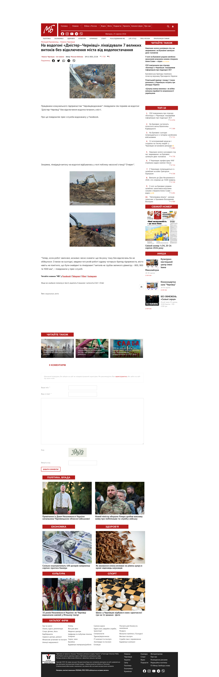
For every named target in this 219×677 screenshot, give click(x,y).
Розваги (122, 631)
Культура (82, 39)
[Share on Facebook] (53, 60)
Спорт (103, 39)
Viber (84, 276)
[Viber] (81, 34)
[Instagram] (67, 34)
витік (57, 294)
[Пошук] (168, 26)
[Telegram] (76, 34)
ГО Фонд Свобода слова (160, 666)
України (127, 660)
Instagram (92, 276)
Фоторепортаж (157, 654)
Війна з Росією (90, 26)
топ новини (60, 57)
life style (132, 39)
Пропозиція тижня (161, 39)
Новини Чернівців (48, 57)
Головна (64, 26)
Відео (103, 26)
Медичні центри (74, 631)
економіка (58, 526)
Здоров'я (71, 39)
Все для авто (73, 629)
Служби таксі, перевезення (130, 639)
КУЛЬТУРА (58, 573)
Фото (109, 26)
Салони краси (99, 626)
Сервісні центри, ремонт (52, 637)
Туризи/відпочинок (101, 636)
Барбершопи (47, 634)
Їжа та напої (47, 626)
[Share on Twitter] (58, 60)
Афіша (161, 253)
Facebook (66, 276)
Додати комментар (51, 469)
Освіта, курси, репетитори (52, 629)
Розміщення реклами (159, 660)
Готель (70, 626)
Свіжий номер (162, 206)
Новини (75, 26)
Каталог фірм (137, 26)
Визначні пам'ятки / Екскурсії (131, 634)
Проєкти (126, 26)
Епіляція (97, 645)
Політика (47, 39)
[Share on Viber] (74, 60)
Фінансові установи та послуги (54, 640)
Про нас (147, 26)
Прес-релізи (145, 39)
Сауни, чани (73, 639)
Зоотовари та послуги (102, 642)
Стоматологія (99, 634)
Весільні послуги (126, 636)
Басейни (71, 642)
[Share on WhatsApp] (63, 60)
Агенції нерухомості (50, 642)
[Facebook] (62, 34)
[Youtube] (72, 34)
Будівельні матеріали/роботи (79, 645)
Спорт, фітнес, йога (49, 631)
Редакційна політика (159, 663)
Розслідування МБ (117, 39)
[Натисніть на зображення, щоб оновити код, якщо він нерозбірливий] (77, 456)
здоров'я (112, 526)
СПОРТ (112, 573)
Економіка (59, 39)
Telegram (76, 276)
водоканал (49, 294)
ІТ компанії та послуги (102, 639)
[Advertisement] (92, 138)
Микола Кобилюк (77, 57)
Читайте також (161, 42)
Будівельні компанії (127, 642)
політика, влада (58, 477)
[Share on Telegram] (68, 60)
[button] (173, 26)
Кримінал (93, 39)
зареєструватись (121, 377)
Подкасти (117, 26)
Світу (126, 663)
